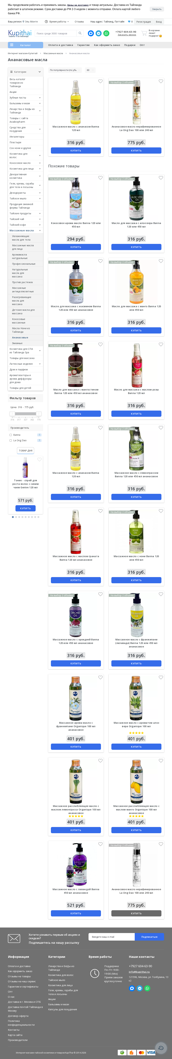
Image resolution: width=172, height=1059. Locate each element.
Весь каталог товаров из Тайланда (18, 83)
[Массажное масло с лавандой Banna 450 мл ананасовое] (76, 865)
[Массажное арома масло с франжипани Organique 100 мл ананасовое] (76, 698)
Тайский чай (17, 219)
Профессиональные (24, 263)
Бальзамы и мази (20, 103)
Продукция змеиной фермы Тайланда (21, 206)
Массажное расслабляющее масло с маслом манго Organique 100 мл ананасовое (136, 809)
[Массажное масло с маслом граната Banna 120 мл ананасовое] (76, 531)
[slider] (12, 413)
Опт (142, 45)
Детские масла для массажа (23, 311)
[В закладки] (39, 460)
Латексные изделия (21, 363)
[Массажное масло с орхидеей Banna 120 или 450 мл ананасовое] (76, 615)
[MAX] (91, 33)
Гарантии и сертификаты (23, 986)
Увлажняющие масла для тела (21, 238)
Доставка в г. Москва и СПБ (24, 1001)
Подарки (129, 45)
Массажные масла (53, 53)
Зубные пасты (18, 97)
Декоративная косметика (18, 176)
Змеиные (17, 343)
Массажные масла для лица (23, 247)
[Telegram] (99, 33)
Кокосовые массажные (19, 320)
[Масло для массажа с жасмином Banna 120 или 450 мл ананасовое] (76, 282)
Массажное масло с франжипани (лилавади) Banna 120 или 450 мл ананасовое (136, 643)
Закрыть (157, 9)
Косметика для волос (18, 155)
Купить (25, 508)
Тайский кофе (18, 224)
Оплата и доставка (60, 45)
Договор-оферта (18, 1015)
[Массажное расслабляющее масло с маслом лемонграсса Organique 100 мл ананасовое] (76, 781)
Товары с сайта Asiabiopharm (19, 120)
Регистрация (143, 21)
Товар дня (25, 450)
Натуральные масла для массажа (20, 273)
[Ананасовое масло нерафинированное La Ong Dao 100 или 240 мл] (136, 865)
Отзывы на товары (19, 976)
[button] (57, 21)
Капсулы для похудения (62, 1009)
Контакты (13, 1029)
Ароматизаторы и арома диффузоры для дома (21, 379)
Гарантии (83, 45)
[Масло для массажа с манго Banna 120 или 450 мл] (136, 282)
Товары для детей (20, 387)
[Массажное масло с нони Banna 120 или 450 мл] (136, 531)
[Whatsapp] (106, 33)
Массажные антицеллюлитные (23, 289)
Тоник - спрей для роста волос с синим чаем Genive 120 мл (25, 484)
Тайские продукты (20, 213)
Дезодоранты (18, 192)
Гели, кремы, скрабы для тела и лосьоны (22, 185)
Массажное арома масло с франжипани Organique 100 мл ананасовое (75, 726)
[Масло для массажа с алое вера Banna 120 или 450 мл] (136, 198)
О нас (11, 996)
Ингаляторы (17, 136)
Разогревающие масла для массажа (21, 300)
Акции (13, 91)
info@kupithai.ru (139, 971)
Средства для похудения (18, 129)
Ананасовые (20, 337)
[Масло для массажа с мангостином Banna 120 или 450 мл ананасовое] (76, 365)
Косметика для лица (22, 168)
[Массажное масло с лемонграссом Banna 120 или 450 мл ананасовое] (136, 448)
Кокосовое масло (20, 162)
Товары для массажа (22, 358)
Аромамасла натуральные (20, 256)
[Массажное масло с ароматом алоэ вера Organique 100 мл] (136, 698)
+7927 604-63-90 (125, 31)
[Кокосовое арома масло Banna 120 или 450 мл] (76, 198)
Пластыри (15, 142)
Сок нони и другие (20, 148)
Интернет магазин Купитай (22, 53)
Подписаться (149, 936)
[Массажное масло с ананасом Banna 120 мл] (76, 448)
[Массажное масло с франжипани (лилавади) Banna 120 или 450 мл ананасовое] (136, 615)
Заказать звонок (127, 34)
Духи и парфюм (19, 369)
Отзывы (79, 21)
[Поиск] (79, 33)
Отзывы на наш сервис (22, 981)
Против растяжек (22, 282)
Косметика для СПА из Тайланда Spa (21, 350)
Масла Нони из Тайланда (21, 330)
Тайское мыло (18, 198)
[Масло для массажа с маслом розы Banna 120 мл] (136, 365)
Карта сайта (15, 1035)
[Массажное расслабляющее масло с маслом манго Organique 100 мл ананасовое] (136, 781)
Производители (18, 1040)
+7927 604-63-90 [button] (140, 966)
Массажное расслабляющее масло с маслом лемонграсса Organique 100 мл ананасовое (76, 809)
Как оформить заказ (107, 45)
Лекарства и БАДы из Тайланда (22, 110)
